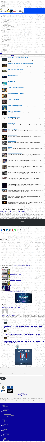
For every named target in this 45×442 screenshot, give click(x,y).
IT (2, 48)
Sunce (5, 426)
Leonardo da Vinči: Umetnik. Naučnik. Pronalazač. (15, 194)
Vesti (3, 22)
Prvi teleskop (10, 147)
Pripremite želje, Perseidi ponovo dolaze (13, 99)
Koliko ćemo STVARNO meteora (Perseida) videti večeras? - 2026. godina (18, 57)
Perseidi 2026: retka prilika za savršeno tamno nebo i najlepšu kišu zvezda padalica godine (20, 63)
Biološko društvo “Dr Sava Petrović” (8, 315)
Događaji (6, 24)
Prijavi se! (3, 378)
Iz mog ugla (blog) (10, 26)
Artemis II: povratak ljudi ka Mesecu (13, 75)
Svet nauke (2, 397)
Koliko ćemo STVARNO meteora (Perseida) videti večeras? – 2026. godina (23, 326)
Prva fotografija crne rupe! (11, 200)
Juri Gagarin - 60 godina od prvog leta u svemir (14, 159)
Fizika (3, 41)
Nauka (3, 30)
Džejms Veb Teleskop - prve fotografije (13, 129)
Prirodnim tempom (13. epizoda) (16, 285)
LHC (5, 43)
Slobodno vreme (7, 25)
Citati (8, 27)
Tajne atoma (6, 45)
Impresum (4, 3)
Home (1, 207)
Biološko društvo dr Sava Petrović (6, 211)
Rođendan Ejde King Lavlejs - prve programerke (15, 165)
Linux (5, 49)
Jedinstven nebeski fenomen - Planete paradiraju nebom (16, 93)
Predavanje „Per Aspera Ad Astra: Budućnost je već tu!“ (16, 87)
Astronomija (4, 36)
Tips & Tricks (6, 51)
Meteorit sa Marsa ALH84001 (12, 141)
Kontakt (3, 1)
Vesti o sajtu (6, 20)
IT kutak (22, 395)
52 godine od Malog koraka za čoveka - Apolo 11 (15, 153)
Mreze (5, 50)
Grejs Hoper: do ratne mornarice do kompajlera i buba (15, 171)
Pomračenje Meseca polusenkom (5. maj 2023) (14, 111)
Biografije (6, 35)
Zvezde (5, 40)
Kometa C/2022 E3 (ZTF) (11, 123)
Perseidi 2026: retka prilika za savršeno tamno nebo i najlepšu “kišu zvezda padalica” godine (24, 341)
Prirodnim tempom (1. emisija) (15, 280)
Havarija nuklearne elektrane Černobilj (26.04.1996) (15, 69)
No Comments (23, 211)
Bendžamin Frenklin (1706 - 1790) (12, 135)
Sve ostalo (8, 29)
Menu (1, 53)
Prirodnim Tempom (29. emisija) (16, 274)
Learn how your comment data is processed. (22, 265)
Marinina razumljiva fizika (22, 394)
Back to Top (29, 402)
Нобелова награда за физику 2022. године (14, 117)
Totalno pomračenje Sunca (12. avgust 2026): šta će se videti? (22, 334)
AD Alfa (22, 393)
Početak (3, 15)
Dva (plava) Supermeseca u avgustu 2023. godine (15, 105)
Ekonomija (6, 32)
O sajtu (3, 2)
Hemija (3, 46)
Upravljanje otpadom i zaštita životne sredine (18, 291)
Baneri (3, 5)
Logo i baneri (6, 19)
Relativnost (6, 44)
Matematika (6, 34)
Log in (3, 6)
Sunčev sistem (7, 39)
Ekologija (6, 31)
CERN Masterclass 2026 (11, 81)
